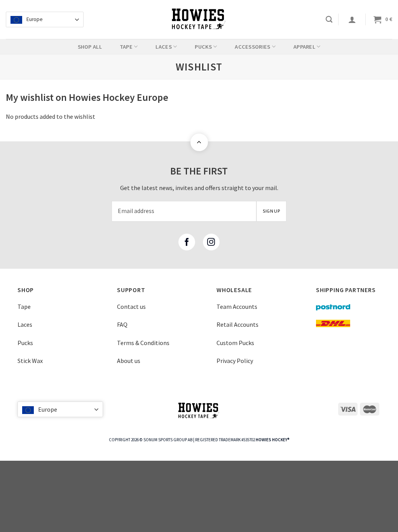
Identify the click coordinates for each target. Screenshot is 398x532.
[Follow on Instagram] (211, 242)
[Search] (329, 20)
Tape (24, 306)
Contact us (131, 306)
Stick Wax (30, 361)
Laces (24, 324)
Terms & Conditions (143, 343)
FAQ (122, 324)
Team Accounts (236, 306)
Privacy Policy (234, 361)
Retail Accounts (237, 324)
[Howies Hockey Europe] (199, 19)
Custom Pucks (235, 343)
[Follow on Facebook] (186, 242)
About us (128, 361)
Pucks (25, 343)
